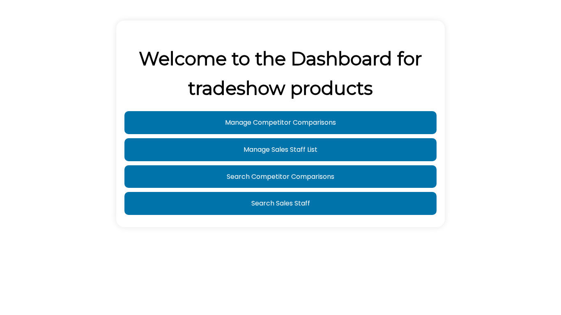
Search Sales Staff (280, 203)
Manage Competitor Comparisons (280, 122)
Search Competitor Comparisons (280, 176)
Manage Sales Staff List (280, 149)
